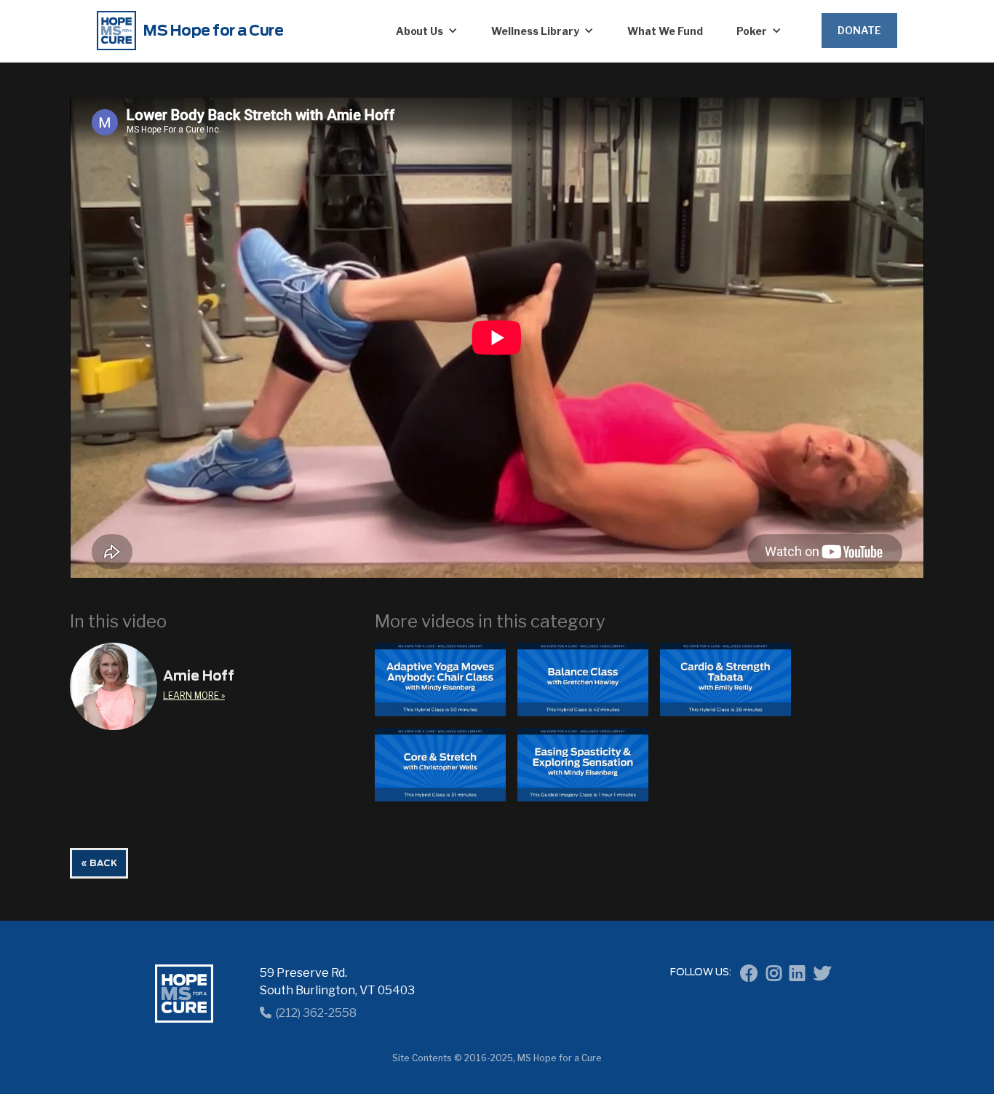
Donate (859, 30)
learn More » (194, 695)
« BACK (99, 863)
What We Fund (665, 31)
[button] (427, 30)
